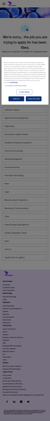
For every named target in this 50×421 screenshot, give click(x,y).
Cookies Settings (24, 92)
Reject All (16, 98)
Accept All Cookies (34, 98)
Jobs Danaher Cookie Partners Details (16, 85)
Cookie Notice (14, 82)
